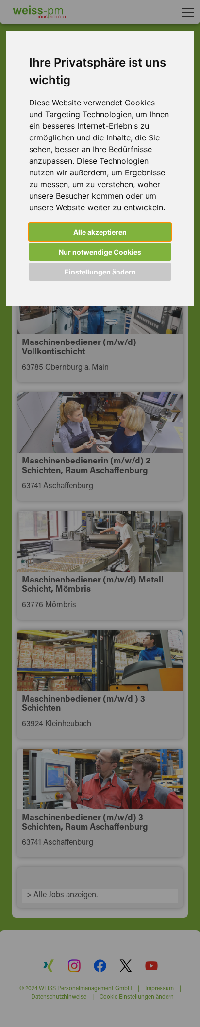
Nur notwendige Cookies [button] (100, 252)
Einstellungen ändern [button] (100, 272)
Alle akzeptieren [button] (100, 232)
